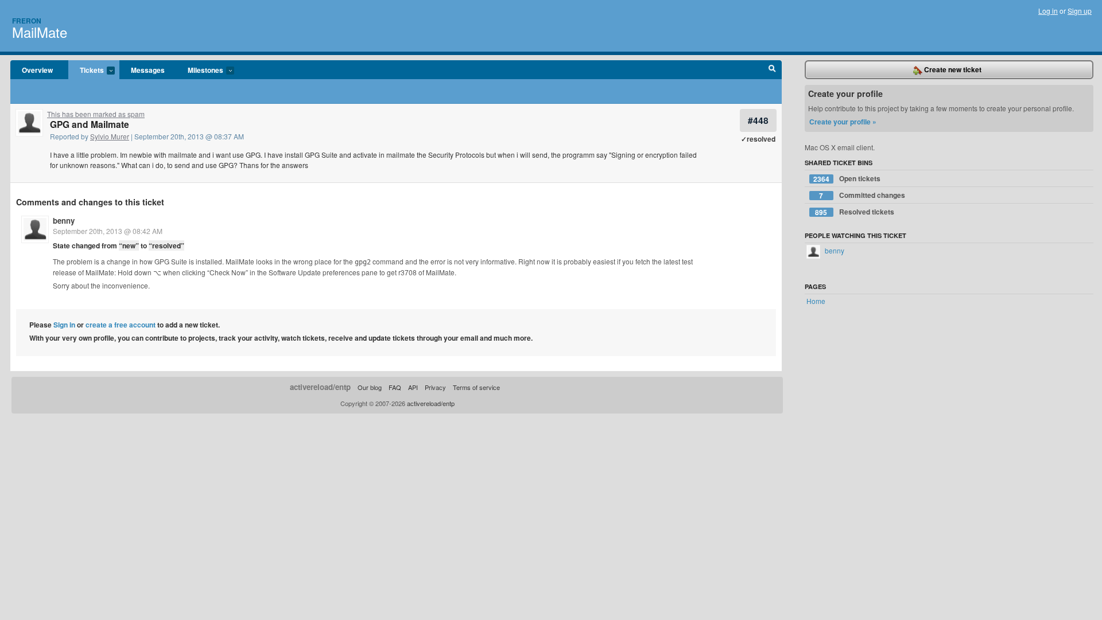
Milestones (199, 70)
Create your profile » (842, 121)
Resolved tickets (854, 211)
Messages (148, 70)
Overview (37, 70)
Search (772, 70)
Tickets (86, 70)
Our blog (370, 387)
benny (64, 220)
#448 (758, 120)
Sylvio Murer (109, 136)
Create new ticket (951, 69)
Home (815, 301)
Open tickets (846, 178)
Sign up (1080, 10)
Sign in (64, 324)
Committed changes (862, 195)
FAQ (395, 387)
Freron (26, 20)
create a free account (121, 324)
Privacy (435, 387)
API (413, 387)
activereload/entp (320, 386)
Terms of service (476, 387)
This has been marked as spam (96, 114)
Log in (1048, 10)
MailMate (39, 32)
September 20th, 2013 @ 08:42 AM (107, 231)
